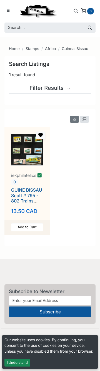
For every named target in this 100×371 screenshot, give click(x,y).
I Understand (17, 362)
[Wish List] (40, 135)
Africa (50, 48)
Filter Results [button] (47, 88)
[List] (84, 119)
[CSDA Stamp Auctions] (37, 10)
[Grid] (74, 119)
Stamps (32, 48)
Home (14, 48)
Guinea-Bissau (75, 48)
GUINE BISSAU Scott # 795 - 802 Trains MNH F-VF (26, 198)
